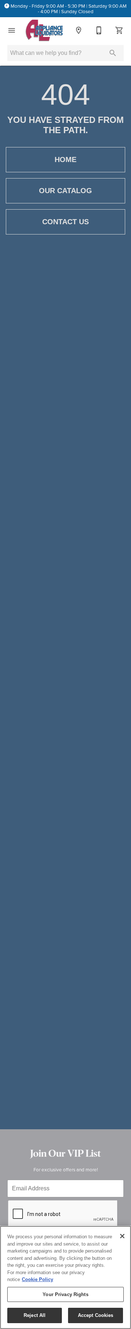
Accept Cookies (96, 1315)
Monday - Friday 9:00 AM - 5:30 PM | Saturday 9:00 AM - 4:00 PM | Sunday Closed (69, 9)
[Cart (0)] (119, 30)
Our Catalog (65, 191)
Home (65, 159)
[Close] (122, 1236)
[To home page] (44, 30)
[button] (11, 30)
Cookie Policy (37, 1279)
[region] (65, 1277)
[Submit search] (113, 53)
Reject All (34, 1315)
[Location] (78, 30)
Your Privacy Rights (65, 1294)
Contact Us (65, 222)
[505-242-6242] (99, 30)
